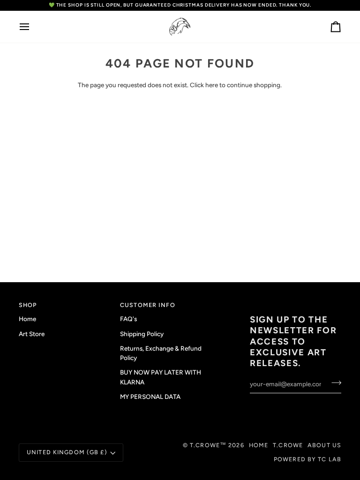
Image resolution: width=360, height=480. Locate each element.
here (211, 85)
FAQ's (128, 318)
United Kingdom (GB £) (67, 452)
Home (27, 318)
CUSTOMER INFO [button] (147, 304)
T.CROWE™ (209, 445)
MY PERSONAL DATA (150, 396)
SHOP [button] (28, 304)
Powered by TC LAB (307, 459)
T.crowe (288, 445)
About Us (324, 445)
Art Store (32, 334)
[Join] (333, 382)
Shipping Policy (142, 334)
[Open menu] (33, 27)
